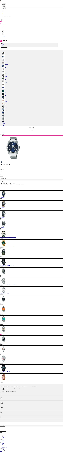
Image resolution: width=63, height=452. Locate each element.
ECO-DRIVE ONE (6, 64)
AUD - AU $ (3, 30)
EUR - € (2, 31)
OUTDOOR (6, 73)
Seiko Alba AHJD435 (2, 352)
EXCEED (5, 67)
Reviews (2, 14)
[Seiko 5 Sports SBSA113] (13, 159)
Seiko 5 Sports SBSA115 (2, 217)
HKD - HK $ (4, 6)
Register (4, 37)
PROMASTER (6, 76)
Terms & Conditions (3, 437)
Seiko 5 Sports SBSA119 (2, 197)
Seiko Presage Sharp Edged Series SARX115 (4, 293)
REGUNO (5, 79)
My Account (3, 443)
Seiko (3, 89)
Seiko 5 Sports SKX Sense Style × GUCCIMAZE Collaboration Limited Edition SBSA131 (8, 284)
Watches (3, 44)
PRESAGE (5, 110)
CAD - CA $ (4, 4)
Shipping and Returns (4, 24)
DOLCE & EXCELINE (6, 101)
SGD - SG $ (4, 8)
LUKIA (5, 104)
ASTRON (5, 95)
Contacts (2, 11)
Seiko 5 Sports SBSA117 (2, 207)
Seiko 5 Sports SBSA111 (2, 227)
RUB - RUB (4, 7)
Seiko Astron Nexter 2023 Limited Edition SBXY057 (5, 371)
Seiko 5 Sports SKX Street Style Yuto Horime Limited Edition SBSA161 (7, 265)
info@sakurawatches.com (4, 447)
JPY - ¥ (2, 33)
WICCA (5, 85)
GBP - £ (4, 5)
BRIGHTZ (5, 98)
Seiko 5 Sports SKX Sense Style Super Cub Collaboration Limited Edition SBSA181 (8, 237)
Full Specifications (2, 185)
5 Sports (5, 92)
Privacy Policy (3, 436)
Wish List (2, 444)
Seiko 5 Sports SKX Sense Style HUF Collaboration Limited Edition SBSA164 (7, 246)
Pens (2, 46)
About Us (2, 435)
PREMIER (5, 107)
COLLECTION (6, 61)
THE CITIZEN (6, 82)
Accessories (3, 45)
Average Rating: (3, 425)
